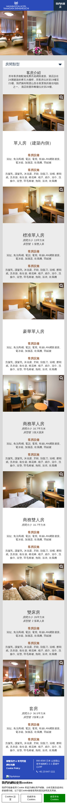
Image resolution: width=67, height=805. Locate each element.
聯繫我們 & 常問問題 (16, 761)
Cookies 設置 (10, 798)
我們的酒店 (60, 5)
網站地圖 (10, 764)
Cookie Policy (13, 768)
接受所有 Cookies (54, 798)
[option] (33, 33)
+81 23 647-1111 (47, 771)
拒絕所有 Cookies (31, 798)
